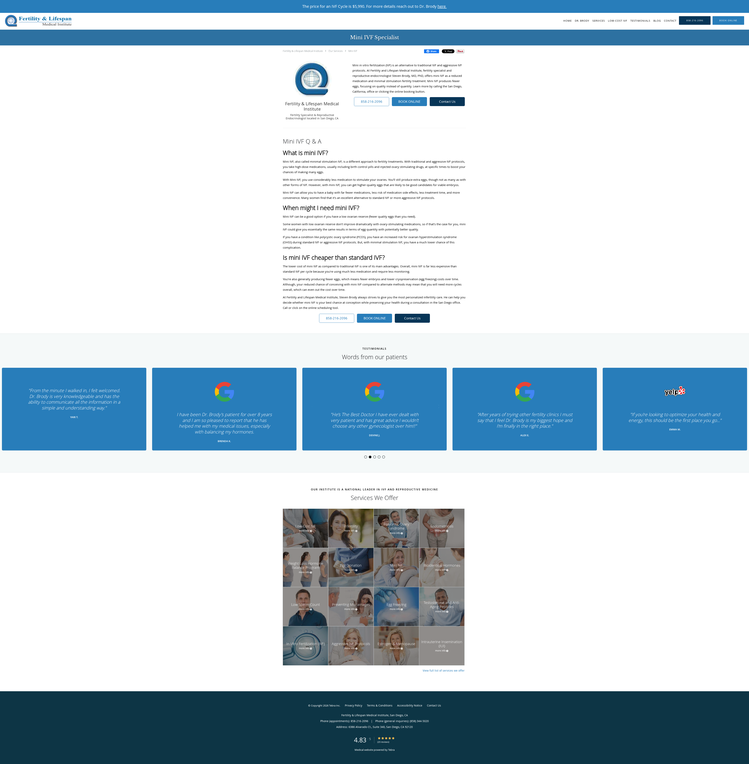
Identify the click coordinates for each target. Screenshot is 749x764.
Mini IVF (352, 51)
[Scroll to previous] (311, 405)
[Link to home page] (37, 21)
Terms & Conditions (379, 705)
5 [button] (383, 457)
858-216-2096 (371, 101)
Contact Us (447, 101)
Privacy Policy (353, 705)
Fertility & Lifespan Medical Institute (303, 51)
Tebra (391, 750)
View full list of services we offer (444, 670)
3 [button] (375, 457)
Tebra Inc (334, 705)
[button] (728, 20)
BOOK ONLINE (409, 101)
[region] (374, 409)
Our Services (335, 51)
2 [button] (370, 457)
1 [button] (366, 457)
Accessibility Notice (409, 705)
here (442, 6)
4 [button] (379, 457)
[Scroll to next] (438, 405)
